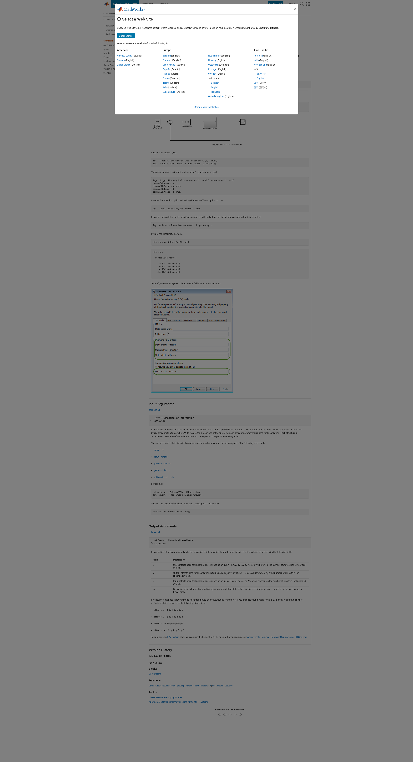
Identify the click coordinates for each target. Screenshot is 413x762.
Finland (166, 73)
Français (215, 92)
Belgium (167, 55)
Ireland (166, 83)
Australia (258, 55)
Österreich (213, 64)
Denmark (167, 60)
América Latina (124, 55)
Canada (121, 60)
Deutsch (215, 83)
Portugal (212, 69)
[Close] (295, 9)
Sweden (212, 73)
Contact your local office (206, 107)
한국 (256, 87)
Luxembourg (169, 92)
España (166, 69)
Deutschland (169, 64)
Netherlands (214, 55)
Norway (212, 60)
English (214, 87)
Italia (165, 87)
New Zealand (260, 64)
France (166, 78)
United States (123, 64)
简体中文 (261, 73)
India (256, 60)
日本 (256, 83)
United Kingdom (216, 96)
